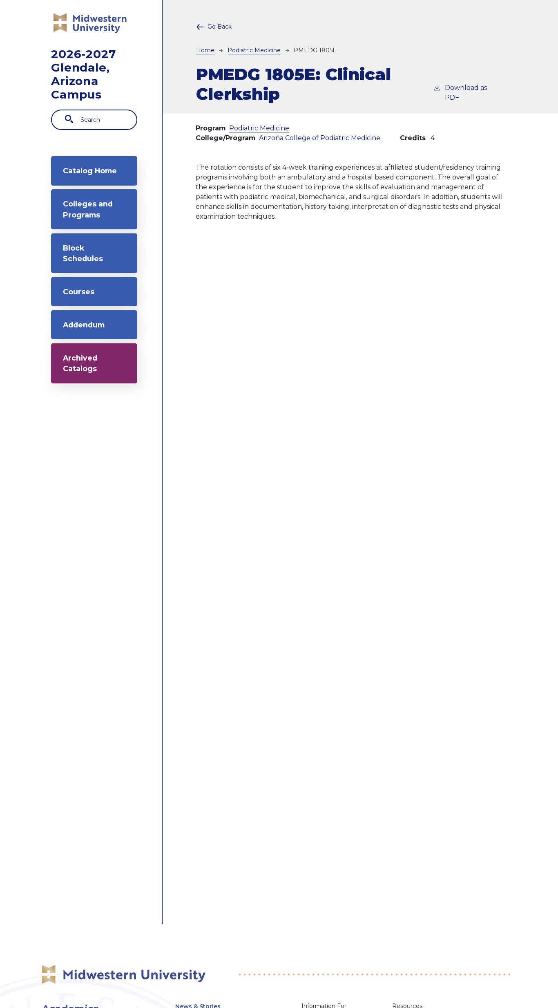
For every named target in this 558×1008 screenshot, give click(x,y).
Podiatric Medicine (254, 50)
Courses (78, 291)
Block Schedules (83, 253)
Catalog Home (90, 170)
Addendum (84, 324)
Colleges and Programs (88, 209)
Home (205, 50)
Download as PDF (466, 92)
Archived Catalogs (80, 363)
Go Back (220, 26)
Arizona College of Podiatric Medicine (319, 138)
